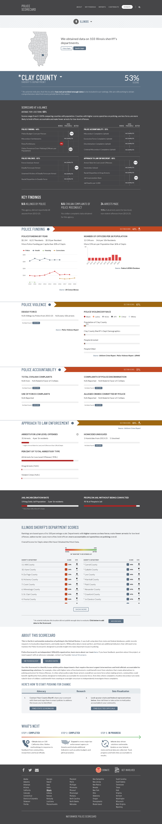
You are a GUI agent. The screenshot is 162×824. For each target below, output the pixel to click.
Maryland (73, 779)
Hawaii (49, 781)
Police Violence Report (70, 330)
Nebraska (73, 804)
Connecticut (28, 795)
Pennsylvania (97, 801)
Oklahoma (96, 795)
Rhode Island (97, 804)
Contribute (114, 7)
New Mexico (97, 784)
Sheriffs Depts (79, 48)
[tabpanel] (81, 703)
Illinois (82, 21)
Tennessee (120, 784)
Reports (102, 7)
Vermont (119, 795)
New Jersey (97, 781)
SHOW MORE (81, 609)
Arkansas (27, 784)
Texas (118, 787)
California (27, 790)
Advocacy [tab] (41, 691)
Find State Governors (43, 708)
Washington (120, 798)
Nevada (95, 787)
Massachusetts (52, 804)
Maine (72, 781)
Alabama (27, 781)
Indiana (49, 793)
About (79, 7)
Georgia (49, 779)
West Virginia (120, 804)
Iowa (48, 784)
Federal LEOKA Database (130, 268)
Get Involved (128, 769)
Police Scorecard (29, 7)
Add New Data (116, 621)
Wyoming (119, 807)
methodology (31, 661)
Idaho (48, 787)
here (96, 652)
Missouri (73, 790)
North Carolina (75, 798)
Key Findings (90, 7)
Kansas (49, 795)
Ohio (94, 793)
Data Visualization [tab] (120, 691)
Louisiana (50, 801)
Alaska (26, 779)
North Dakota (74, 801)
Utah (117, 790)
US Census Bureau (71, 290)
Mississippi (74, 793)
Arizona (26, 787)
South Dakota (120, 781)
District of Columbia (31, 798)
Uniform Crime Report (107, 356)
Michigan (73, 784)
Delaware (27, 801)
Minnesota (73, 787)
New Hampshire (98, 779)
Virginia (119, 793)
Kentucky (50, 798)
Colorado (27, 793)
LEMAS (137, 356)
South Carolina (121, 779)
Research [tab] (81, 691)
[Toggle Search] (139, 7)
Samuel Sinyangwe (79, 655)
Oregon (95, 798)
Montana (73, 795)
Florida (26, 804)
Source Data (51, 661)
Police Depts (67, 48)
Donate (127, 7)
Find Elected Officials (104, 708)
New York (96, 790)
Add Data (36, 323)
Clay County (39, 77)
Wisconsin (120, 801)
